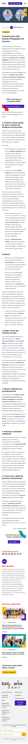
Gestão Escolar (6, 32)
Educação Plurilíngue (8, 341)
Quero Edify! (12, 542)
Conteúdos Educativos (5, 696)
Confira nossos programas (12, 106)
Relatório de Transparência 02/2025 (6, 712)
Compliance (18, 695)
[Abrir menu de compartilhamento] (25, 14)
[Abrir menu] (25, 3)
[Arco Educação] (18, 683)
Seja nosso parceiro (15, 3)
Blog (3, 700)
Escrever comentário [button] (9, 672)
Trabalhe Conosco (19, 698)
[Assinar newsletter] (24, 734)
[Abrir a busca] (25, 10)
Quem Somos (18, 692)
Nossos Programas (7, 692)
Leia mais (4, 631)
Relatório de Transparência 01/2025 (6, 705)
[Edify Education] (6, 683)
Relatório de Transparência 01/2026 (6, 719)
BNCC (18, 338)
